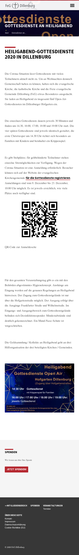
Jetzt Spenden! (16, 469)
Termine (47, 509)
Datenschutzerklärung (15, 524)
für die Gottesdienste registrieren (48, 178)
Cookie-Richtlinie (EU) (15, 527)
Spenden (35, 505)
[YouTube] (11, 538)
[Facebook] (6, 538)
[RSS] (15, 538)
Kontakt (8, 518)
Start (7, 32)
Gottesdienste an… (19, 32)
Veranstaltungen (53, 505)
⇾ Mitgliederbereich (16, 505)
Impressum (10, 521)
